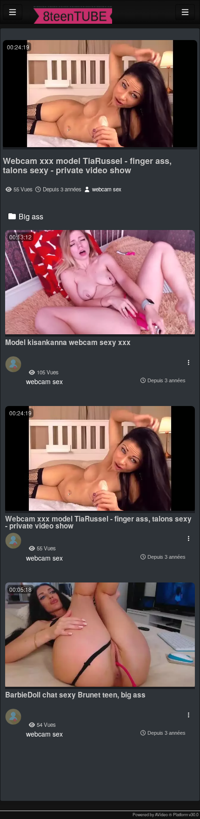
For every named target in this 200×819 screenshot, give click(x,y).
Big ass (30, 216)
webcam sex (106, 189)
